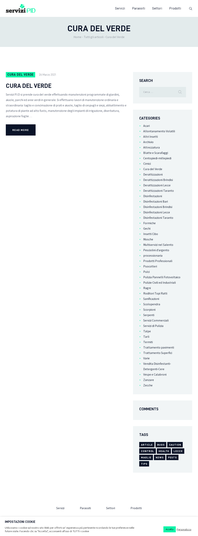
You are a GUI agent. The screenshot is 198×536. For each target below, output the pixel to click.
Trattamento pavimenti (158, 347)
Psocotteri (150, 266)
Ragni (147, 288)
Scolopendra (151, 304)
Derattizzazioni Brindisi (158, 180)
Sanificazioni (151, 299)
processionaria (152, 255)
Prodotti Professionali (157, 261)
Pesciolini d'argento (156, 250)
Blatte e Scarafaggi (155, 153)
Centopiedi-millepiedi (157, 158)
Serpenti (148, 315)
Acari (146, 126)
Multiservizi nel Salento (158, 245)
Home (77, 37)
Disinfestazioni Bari (155, 201)
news (159, 457)
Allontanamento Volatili (159, 131)
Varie (146, 358)
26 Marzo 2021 (47, 74)
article (147, 444)
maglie (146, 457)
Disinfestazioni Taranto (158, 218)
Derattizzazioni (153, 174)
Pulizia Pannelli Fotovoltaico (161, 277)
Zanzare (148, 380)
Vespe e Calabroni (154, 374)
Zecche (148, 385)
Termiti (148, 342)
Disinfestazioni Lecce (156, 212)
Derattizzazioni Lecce (157, 185)
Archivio (148, 142)
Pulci (146, 272)
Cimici (147, 163)
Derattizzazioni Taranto (158, 191)
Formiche (149, 223)
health (164, 451)
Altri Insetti (150, 136)
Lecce (178, 451)
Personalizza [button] (184, 529)
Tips (144, 463)
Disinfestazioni (152, 196)
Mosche (148, 239)
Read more (20, 130)
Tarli (146, 336)
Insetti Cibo (150, 234)
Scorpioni (149, 309)
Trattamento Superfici (157, 353)
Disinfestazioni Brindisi (157, 207)
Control (147, 451)
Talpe (147, 331)
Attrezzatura (151, 147)
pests (172, 457)
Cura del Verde (20, 74)
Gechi (146, 228)
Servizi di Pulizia (153, 326)
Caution (175, 444)
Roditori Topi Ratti (155, 293)
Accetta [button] (169, 529)
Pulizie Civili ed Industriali (159, 282)
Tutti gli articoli (93, 37)
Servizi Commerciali (156, 320)
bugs (160, 444)
